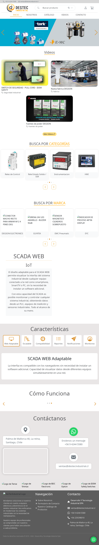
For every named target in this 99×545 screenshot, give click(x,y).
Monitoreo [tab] (90, 343)
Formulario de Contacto (49, 503)
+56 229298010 (77, 517)
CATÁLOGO (49, 14)
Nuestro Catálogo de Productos (47, 508)
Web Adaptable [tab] (11, 343)
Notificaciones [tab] (73, 343)
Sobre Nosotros (45, 500)
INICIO (16, 14)
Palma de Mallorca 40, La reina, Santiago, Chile (81, 524)
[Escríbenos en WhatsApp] (94, 540)
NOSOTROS (31, 14)
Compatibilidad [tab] (43, 343)
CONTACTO (81, 14)
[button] (96, 32)
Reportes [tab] (58, 343)
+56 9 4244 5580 (10, 1)
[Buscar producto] (38, 8)
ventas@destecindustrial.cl (29, 1)
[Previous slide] (45, 187)
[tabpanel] (49, 366)
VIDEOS (64, 14)
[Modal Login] (85, 7)
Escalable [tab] (27, 343)
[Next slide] (53, 187)
